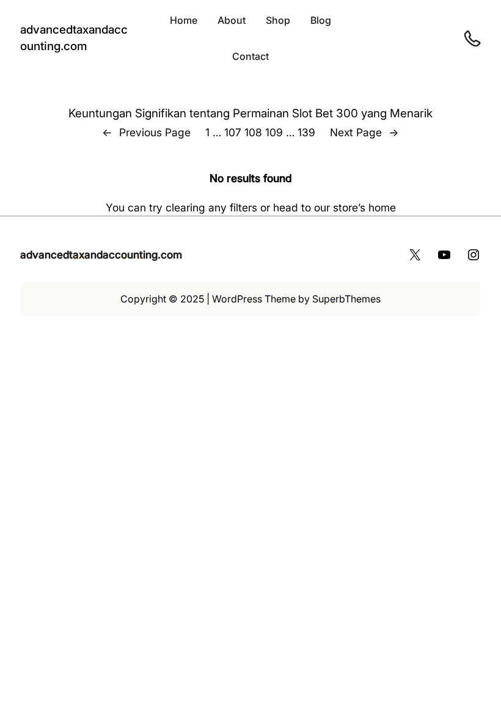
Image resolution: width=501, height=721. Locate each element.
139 (306, 132)
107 (232, 132)
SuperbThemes (346, 299)
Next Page (364, 132)
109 (274, 132)
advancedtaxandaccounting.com (101, 254)
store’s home (364, 207)
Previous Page (146, 132)
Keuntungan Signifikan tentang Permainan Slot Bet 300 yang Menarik (250, 113)
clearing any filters (211, 207)
